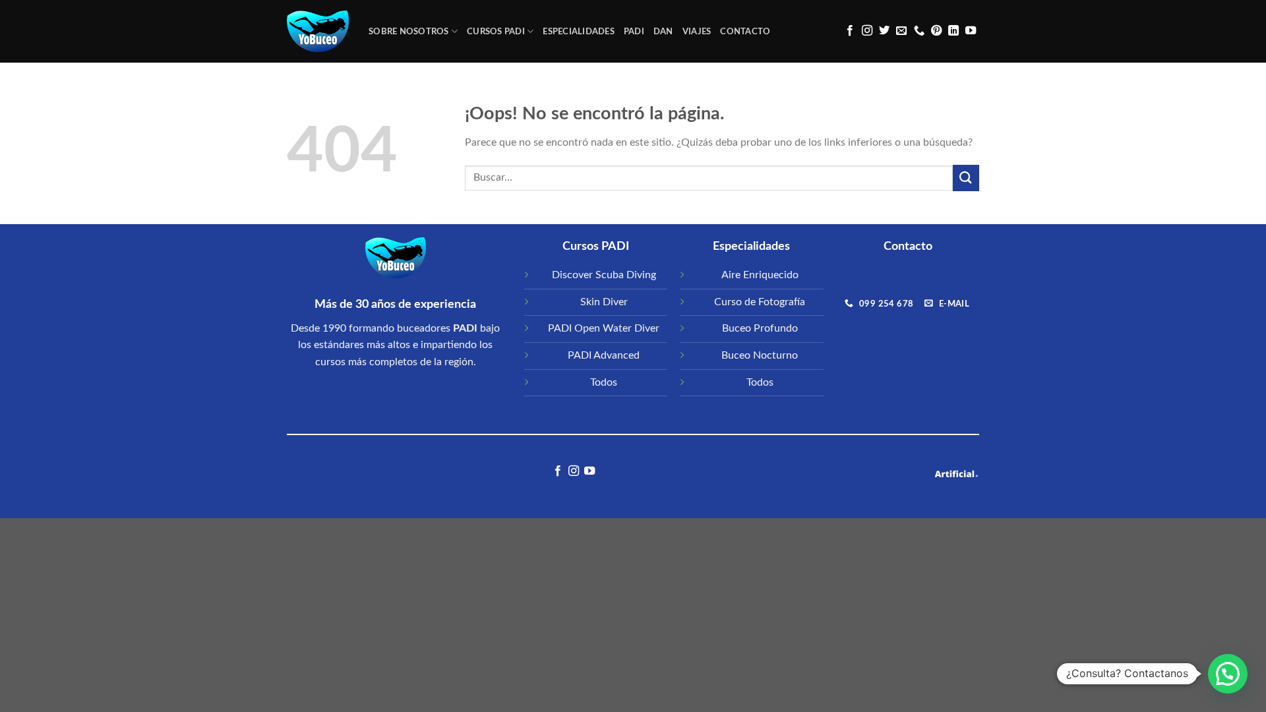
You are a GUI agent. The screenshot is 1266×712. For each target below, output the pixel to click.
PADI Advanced (604, 355)
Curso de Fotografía (759, 302)
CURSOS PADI (496, 32)
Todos (603, 382)
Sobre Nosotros (409, 32)
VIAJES (696, 32)
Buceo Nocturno (759, 355)
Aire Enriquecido (760, 275)
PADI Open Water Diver (603, 328)
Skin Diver (604, 302)
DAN (663, 32)
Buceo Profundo (760, 328)
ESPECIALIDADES (579, 32)
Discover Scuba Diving (604, 275)
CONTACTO (745, 32)
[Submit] (966, 178)
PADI (634, 32)
